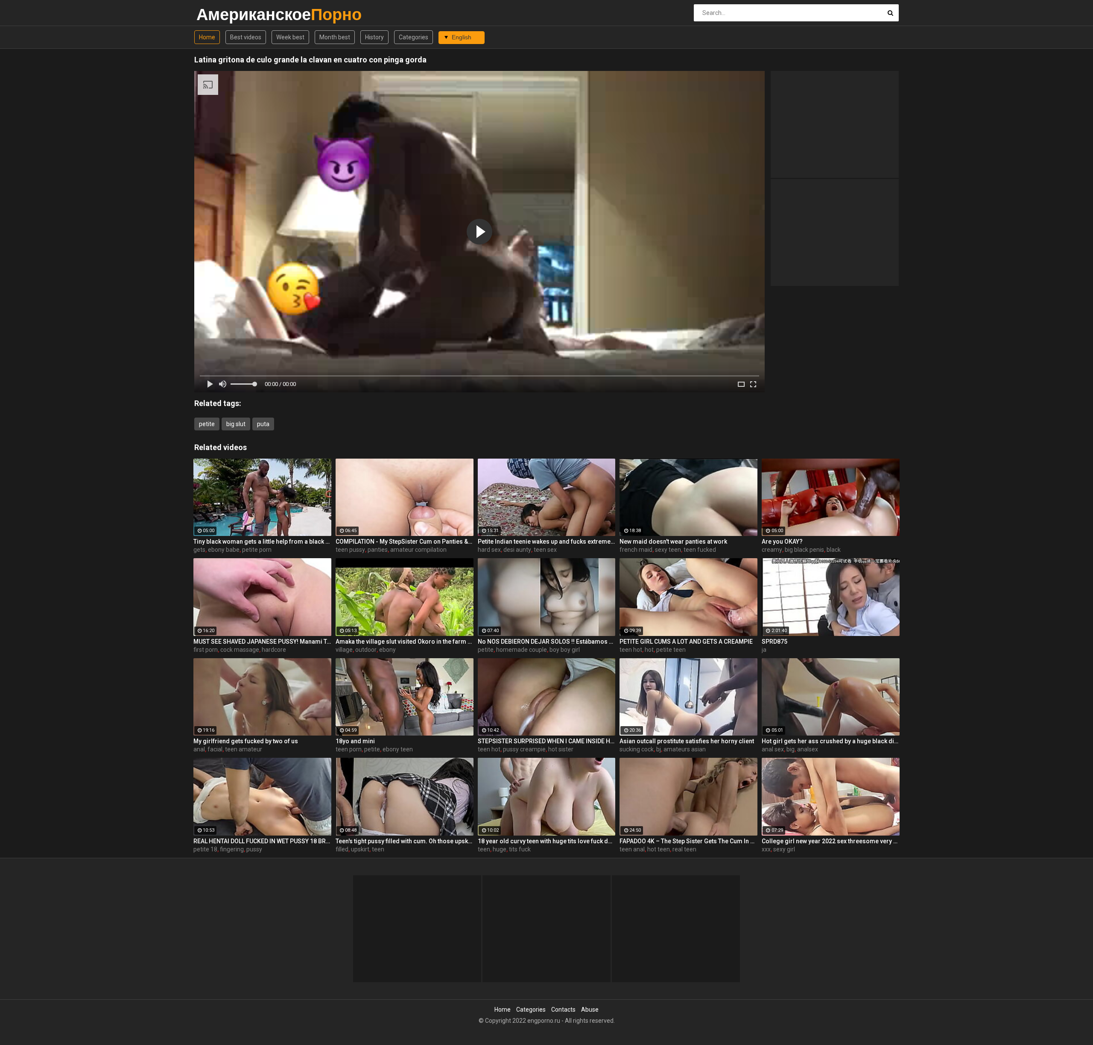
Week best (290, 37)
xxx (766, 849)
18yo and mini (355, 741)
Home (207, 37)
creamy (772, 549)
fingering (232, 849)
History (374, 37)
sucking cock (637, 749)
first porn (205, 649)
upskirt (360, 849)
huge (499, 849)
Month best (334, 37)
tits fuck (520, 849)
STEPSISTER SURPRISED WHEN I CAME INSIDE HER (547, 741)
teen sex (545, 549)
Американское (218, 14)
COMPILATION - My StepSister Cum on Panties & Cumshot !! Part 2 (404, 541)
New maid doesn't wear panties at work (673, 541)
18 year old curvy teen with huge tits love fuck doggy (547, 841)
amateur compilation (418, 549)
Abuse (590, 1009)
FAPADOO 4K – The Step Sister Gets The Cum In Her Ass (688, 841)
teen (378, 849)
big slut (235, 424)
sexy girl (784, 849)
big (790, 749)
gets (199, 549)
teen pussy (350, 549)
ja (764, 649)
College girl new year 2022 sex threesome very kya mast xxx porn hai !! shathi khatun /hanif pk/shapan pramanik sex (831, 841)
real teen (684, 849)
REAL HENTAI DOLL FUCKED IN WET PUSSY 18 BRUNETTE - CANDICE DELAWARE (262, 841)
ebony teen (398, 749)
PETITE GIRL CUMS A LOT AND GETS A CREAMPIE (686, 641)
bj (658, 749)
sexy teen (668, 549)
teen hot (631, 649)
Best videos (245, 37)
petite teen (671, 649)
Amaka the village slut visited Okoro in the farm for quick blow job (404, 641)
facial (214, 749)
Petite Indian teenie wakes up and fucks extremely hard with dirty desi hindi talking (547, 541)
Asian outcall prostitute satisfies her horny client (687, 741)
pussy (254, 849)
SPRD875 (774, 641)
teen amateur (243, 749)
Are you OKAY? (782, 541)
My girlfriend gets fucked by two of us (245, 741)
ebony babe (224, 549)
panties (378, 549)
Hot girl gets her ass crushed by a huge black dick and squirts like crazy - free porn (831, 741)
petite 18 (205, 849)
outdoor (366, 649)
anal (199, 749)
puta (263, 424)
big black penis (804, 549)
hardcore (274, 649)
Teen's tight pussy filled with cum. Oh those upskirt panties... (404, 841)
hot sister (560, 749)
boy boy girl (564, 649)
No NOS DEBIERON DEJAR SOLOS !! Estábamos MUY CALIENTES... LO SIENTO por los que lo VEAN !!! (547, 641)
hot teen (658, 849)
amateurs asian (684, 749)
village (344, 649)
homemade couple (521, 649)
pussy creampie (524, 749)
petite (207, 424)
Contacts (563, 1009)
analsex (807, 749)
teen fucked (700, 549)
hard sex (489, 549)
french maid (636, 549)
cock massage (239, 649)
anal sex (773, 749)
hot (649, 649)
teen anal (632, 849)
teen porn (349, 749)
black (834, 549)
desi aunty (517, 549)
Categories (413, 37)
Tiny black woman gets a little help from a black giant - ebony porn (262, 541)
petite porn (257, 549)
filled (342, 849)
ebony (387, 649)
